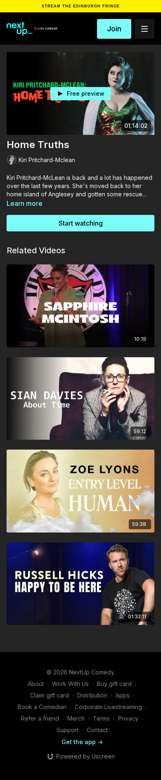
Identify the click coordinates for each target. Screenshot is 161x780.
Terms (101, 718)
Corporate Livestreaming (108, 706)
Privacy (128, 718)
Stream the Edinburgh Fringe (81, 6)
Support (67, 729)
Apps (123, 695)
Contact (97, 729)
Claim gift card (49, 695)
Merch (76, 718)
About (36, 683)
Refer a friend (40, 718)
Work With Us (70, 683)
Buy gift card (114, 683)
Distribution (92, 695)
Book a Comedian (42, 706)
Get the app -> (82, 741)
